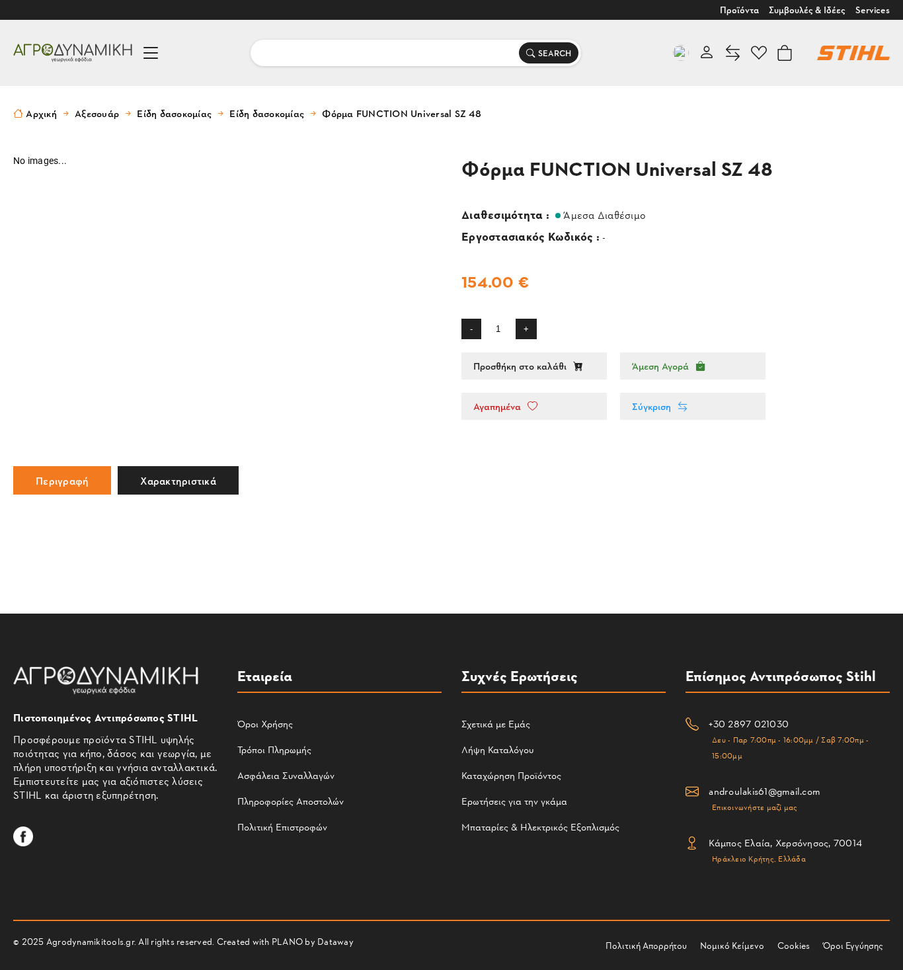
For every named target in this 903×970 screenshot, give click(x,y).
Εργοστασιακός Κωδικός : (531, 235)
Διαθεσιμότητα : (506, 214)
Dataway (335, 941)
